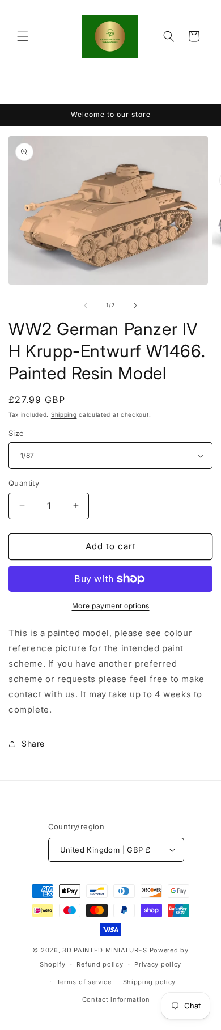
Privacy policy (157, 964)
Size (16, 433)
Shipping (64, 414)
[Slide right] (135, 305)
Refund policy (99, 964)
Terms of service (84, 982)
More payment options (111, 605)
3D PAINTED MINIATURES (104, 950)
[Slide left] (85, 305)
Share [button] (33, 743)
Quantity (23, 483)
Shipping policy (149, 982)
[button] (22, 36)
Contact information (116, 999)
